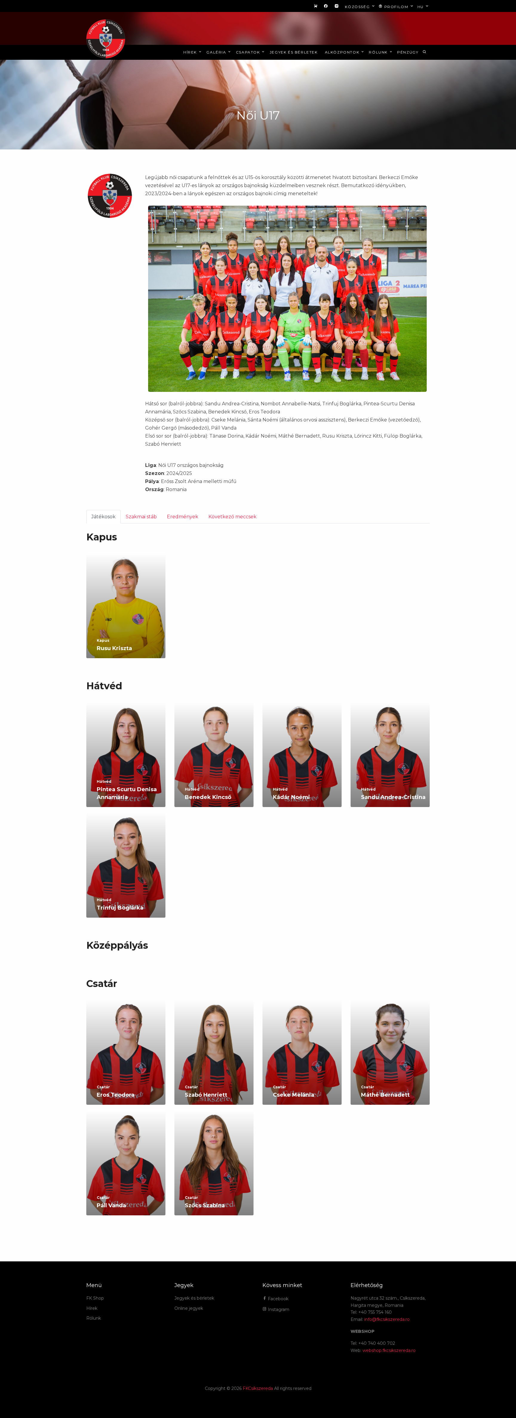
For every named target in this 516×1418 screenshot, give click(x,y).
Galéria (217, 52)
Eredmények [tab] (182, 516)
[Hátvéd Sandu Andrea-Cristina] (390, 761)
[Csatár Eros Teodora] (125, 1059)
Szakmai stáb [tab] (141, 516)
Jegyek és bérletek (294, 52)
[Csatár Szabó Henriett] (214, 1059)
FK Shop (95, 1298)
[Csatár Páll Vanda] (125, 1170)
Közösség (358, 6)
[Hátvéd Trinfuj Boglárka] (125, 872)
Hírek (190, 52)
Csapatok (248, 52)
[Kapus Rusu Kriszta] (125, 612)
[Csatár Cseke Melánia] (302, 1059)
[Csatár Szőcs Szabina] (214, 1170)
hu (421, 6)
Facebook (277, 1298)
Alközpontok (343, 52)
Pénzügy (407, 52)
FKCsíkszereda (258, 1388)
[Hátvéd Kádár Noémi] (302, 761)
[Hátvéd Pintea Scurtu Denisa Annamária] (125, 761)
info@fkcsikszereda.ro (387, 1319)
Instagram (278, 1309)
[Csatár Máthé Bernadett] (390, 1059)
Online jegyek (188, 1308)
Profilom (396, 6)
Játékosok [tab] (103, 516)
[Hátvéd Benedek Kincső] (214, 761)
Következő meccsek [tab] (232, 516)
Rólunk (379, 52)
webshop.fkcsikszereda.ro (389, 1350)
